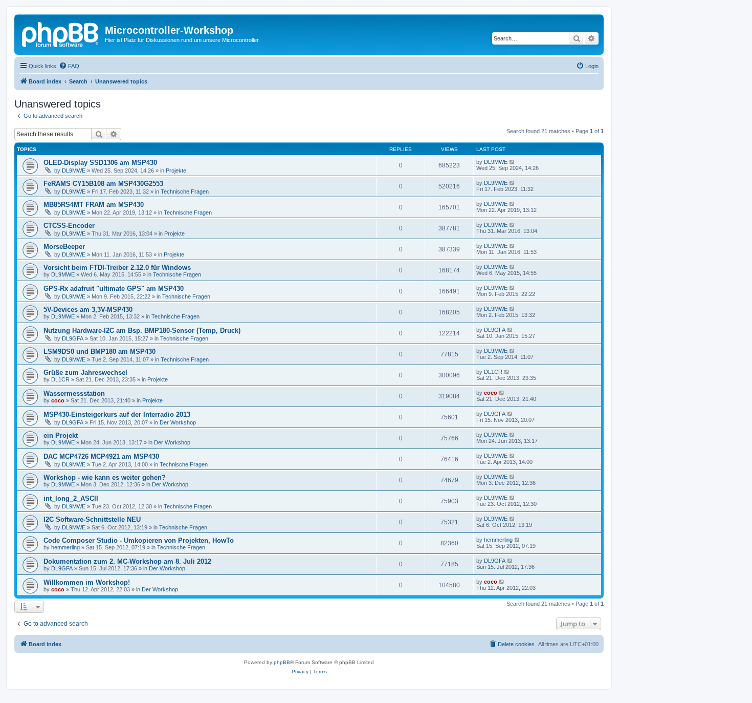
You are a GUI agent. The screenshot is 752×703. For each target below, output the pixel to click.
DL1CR (60, 379)
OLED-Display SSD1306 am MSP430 (100, 162)
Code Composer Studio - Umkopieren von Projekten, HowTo (138, 540)
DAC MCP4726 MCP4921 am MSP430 (101, 456)
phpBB (282, 662)
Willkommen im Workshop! (86, 582)
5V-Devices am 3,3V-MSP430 (87, 309)
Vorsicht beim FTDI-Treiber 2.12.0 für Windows (117, 267)
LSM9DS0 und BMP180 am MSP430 (99, 351)
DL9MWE (73, 170)
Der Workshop (178, 422)
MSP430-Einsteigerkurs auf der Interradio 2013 (116, 414)
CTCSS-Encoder (69, 225)
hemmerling (65, 547)
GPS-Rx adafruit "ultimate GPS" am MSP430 (113, 288)
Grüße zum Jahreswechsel (85, 372)
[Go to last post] (512, 162)
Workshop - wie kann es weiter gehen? (104, 477)
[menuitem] (69, 66)
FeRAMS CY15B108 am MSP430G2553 (103, 183)
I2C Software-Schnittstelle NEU (92, 519)
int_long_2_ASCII (70, 498)
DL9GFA (72, 338)
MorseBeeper (64, 246)
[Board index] (61, 33)
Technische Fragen (185, 191)
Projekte (176, 170)
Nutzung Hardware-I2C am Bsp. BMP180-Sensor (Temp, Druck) (141, 330)
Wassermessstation (74, 393)
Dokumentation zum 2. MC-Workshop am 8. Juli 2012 (127, 561)
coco (57, 400)
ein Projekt (60, 435)
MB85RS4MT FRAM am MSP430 (93, 204)
